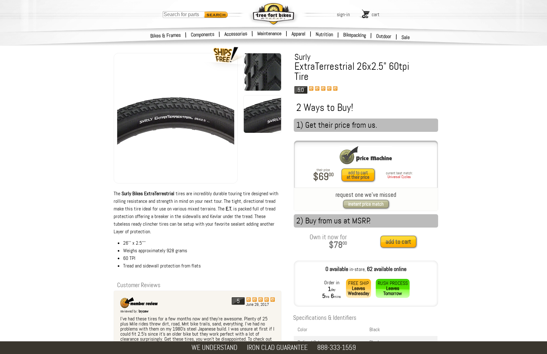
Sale (405, 37)
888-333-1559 (336, 347)
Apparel (298, 33)
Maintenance (269, 33)
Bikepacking (354, 35)
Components (203, 34)
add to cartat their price (358, 175)
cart (376, 14)
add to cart (398, 242)
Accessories (235, 33)
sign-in (343, 14)
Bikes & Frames (165, 35)
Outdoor (384, 36)
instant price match (366, 204)
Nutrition (324, 34)
